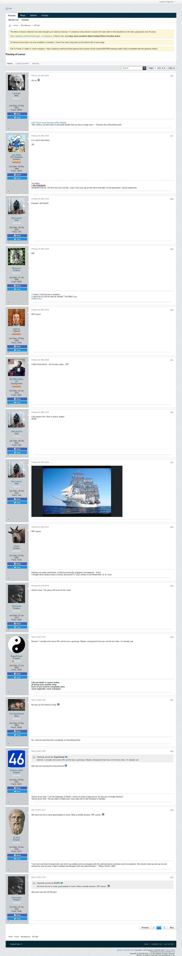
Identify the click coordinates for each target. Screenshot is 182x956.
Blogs (22, 15)
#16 (171, 76)
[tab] (10, 63)
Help (146, 944)
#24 (171, 527)
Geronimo (16, 606)
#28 (171, 751)
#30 (171, 877)
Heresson (16, 268)
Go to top (169, 944)
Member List (14, 20)
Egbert (16, 329)
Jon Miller (16, 155)
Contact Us (156, 944)
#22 (171, 412)
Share (18, 114)
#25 (171, 586)
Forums (11, 15)
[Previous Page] (162, 68)
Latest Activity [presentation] (22, 63)
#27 (171, 700)
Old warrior (16, 218)
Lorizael (16, 93)
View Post (66, 757)
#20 (171, 310)
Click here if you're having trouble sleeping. (49, 123)
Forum (16, 25)
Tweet (18, 117)
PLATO (16, 837)
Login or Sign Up (166, 2)
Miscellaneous (26, 25)
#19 (171, 249)
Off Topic (37, 25)
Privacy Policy (170, 950)
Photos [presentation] (35, 63)
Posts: (13, 110)
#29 (171, 810)
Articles (33, 15)
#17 (171, 136)
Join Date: (13, 106)
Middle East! (36, 299)
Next (172, 928)
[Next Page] (164, 68)
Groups (45, 15)
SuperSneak (16, 656)
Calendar (25, 20)
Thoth (16, 546)
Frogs (74, 297)
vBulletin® (162, 952)
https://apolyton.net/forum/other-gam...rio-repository (31, 36)
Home (11, 937)
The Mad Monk (16, 714)
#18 (171, 199)
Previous (145, 928)
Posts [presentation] (10, 63)
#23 (171, 463)
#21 (171, 360)
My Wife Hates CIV (16, 380)
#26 (171, 637)
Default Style (15, 944)
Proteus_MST (16, 770)
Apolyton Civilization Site (125, 950)
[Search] (144, 68)
